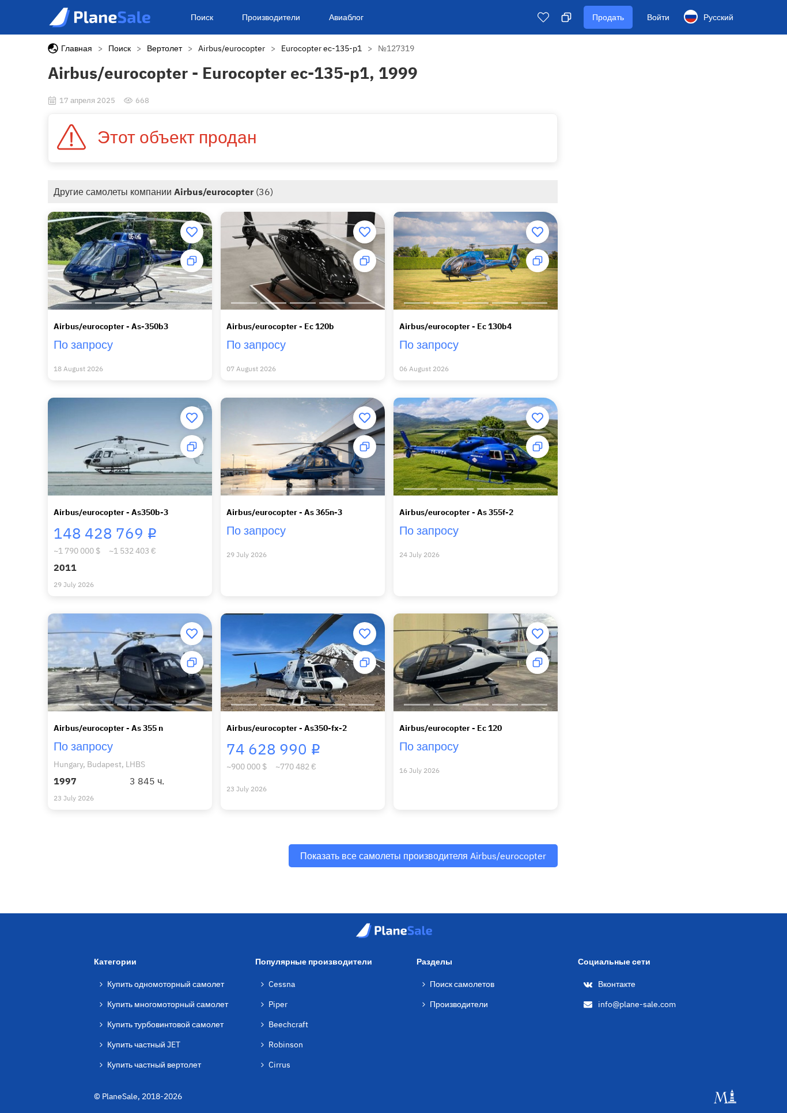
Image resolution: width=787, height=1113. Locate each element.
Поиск (202, 17)
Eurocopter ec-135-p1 (321, 48)
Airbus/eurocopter (231, 48)
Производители (271, 17)
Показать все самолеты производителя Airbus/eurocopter (423, 856)
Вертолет (164, 48)
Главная (76, 48)
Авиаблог (346, 17)
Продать (608, 17)
